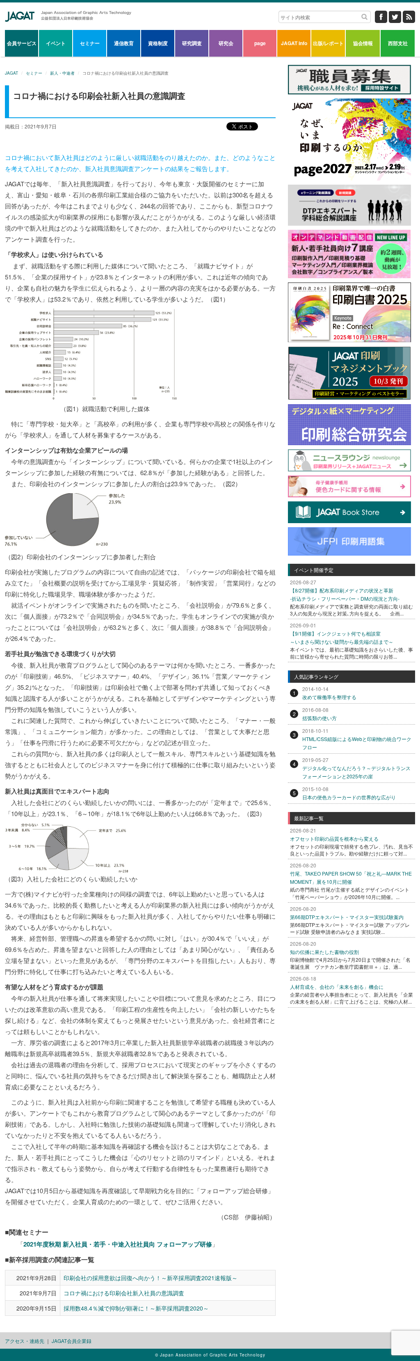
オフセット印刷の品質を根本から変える (334, 838)
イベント (56, 43)
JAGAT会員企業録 (71, 1340)
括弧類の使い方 (319, 717)
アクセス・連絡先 (24, 1340)
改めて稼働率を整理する (329, 696)
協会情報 (363, 43)
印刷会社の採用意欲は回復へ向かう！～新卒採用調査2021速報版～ (150, 1278)
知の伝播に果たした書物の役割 (324, 951)
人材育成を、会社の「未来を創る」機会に (336, 986)
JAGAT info (294, 43)
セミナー (90, 43)
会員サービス (22, 43)
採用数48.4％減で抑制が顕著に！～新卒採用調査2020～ (136, 1308)
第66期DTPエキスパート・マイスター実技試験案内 (347, 916)
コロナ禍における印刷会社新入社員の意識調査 (124, 1293)
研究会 (226, 43)
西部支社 (398, 43)
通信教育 (124, 43)
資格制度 (158, 43)
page (260, 43)
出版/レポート (328, 43)
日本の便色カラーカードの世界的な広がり (349, 797)
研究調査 (192, 43)
